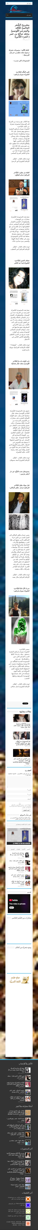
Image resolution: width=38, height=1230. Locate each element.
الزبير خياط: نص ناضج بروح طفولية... (16, 1215)
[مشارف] (19, 9)
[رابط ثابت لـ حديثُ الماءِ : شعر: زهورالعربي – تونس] (27, 1120)
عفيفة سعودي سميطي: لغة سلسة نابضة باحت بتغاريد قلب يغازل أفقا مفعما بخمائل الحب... (16, 1211)
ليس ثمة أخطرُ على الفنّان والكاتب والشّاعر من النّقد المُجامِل (17, 883)
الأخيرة (23, 849)
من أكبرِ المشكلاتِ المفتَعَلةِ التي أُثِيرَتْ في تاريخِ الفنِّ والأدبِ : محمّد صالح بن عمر (15, 1126)
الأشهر (28, 849)
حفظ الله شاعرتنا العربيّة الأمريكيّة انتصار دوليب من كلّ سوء (17, 854)
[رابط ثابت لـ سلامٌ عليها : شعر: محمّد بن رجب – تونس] (27, 1142)
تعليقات (18, 849)
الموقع (29, 799)
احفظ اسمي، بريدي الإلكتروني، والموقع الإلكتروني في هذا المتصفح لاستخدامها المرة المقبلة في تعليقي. (20, 806)
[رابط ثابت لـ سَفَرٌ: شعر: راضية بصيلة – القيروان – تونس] (27, 1186)
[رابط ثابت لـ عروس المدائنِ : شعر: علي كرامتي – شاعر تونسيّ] (27, 876)
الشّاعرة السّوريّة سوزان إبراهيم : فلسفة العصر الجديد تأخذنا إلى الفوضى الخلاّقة (16, 869)
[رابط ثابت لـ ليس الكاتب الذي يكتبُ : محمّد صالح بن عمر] (27, 862)
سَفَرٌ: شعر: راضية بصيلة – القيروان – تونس (17, 1185)
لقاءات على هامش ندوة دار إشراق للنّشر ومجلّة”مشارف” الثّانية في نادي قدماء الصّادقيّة (16, 1112)
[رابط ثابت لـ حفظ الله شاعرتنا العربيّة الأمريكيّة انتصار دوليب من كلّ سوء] (27, 855)
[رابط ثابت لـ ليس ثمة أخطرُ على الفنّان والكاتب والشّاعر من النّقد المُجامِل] (27, 883)
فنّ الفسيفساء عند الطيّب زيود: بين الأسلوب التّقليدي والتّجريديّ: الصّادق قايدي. (22, 743)
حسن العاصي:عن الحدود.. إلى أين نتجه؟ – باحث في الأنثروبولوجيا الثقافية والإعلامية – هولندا (21, 761)
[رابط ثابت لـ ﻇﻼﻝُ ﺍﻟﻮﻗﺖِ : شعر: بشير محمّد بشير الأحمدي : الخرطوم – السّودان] (27, 1134)
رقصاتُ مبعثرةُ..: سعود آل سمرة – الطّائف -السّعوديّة (17, 1178)
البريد (29, 794)
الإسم (29, 790)
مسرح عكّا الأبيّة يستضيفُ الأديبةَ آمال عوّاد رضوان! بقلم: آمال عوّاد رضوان (21, 725)
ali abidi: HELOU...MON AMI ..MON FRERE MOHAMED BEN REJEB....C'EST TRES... (16, 1223)
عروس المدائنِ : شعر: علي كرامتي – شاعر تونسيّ (17, 1091)
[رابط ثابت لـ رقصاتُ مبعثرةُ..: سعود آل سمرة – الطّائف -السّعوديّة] (27, 1180)
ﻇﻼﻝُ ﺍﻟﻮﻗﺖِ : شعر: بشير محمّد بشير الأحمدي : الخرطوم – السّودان (15, 1134)
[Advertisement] (19, 1026)
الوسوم (13, 849)
